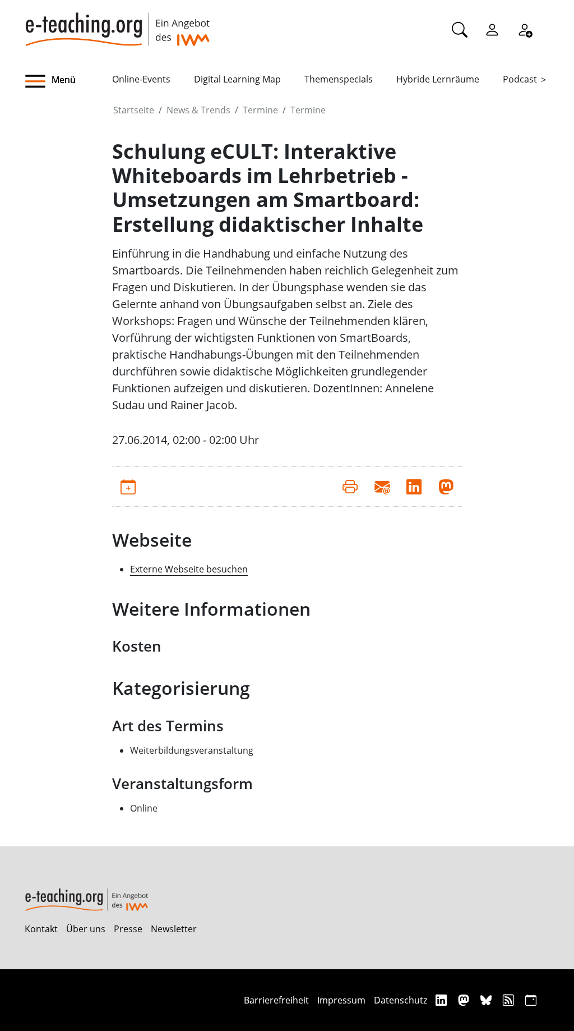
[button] (68, 81)
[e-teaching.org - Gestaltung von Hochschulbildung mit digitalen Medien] (117, 23)
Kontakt (41, 929)
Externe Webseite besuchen (189, 569)
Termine (260, 110)
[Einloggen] (492, 29)
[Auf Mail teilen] (382, 486)
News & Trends (198, 110)
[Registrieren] (525, 29)
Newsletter (174, 929)
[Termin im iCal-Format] (128, 486)
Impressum (341, 1000)
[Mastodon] (465, 999)
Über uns (85, 929)
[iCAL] (530, 999)
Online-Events (141, 79)
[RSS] (510, 999)
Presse (128, 929)
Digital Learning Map (237, 79)
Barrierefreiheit (276, 1000)
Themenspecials (338, 79)
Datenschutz (400, 1000)
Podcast (520, 79)
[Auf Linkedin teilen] (414, 486)
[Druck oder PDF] (350, 486)
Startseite (133, 110)
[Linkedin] (443, 999)
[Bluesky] (487, 999)
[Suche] (459, 29)
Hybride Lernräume (437, 79)
